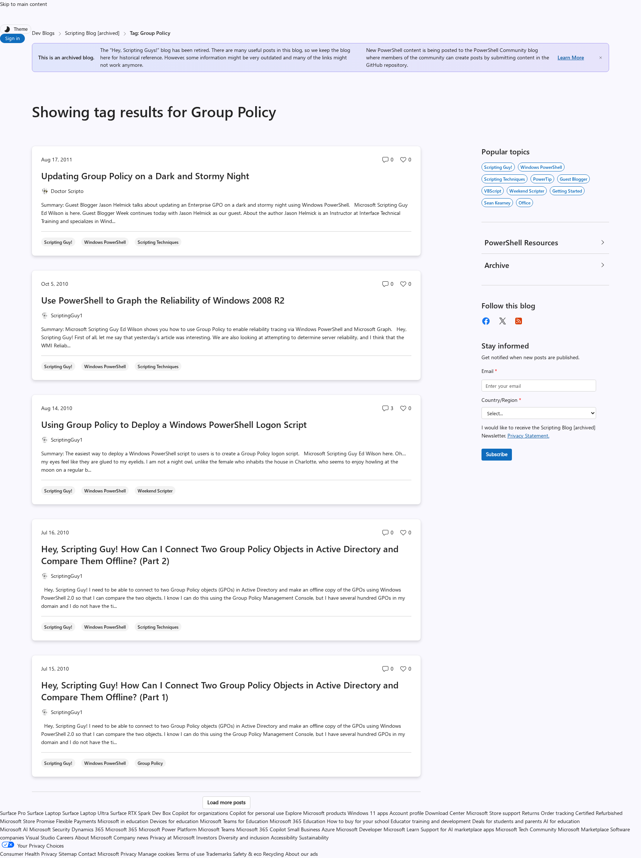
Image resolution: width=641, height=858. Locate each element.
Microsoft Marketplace (583, 829)
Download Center (445, 812)
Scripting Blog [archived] (92, 32)
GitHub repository (386, 64)
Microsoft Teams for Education (234, 821)
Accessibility (284, 837)
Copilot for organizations (200, 812)
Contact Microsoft (98, 853)
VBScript (492, 191)
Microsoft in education (123, 821)
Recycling (273, 853)
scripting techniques (504, 179)
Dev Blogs (43, 32)
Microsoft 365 (121, 829)
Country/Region (501, 399)
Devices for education (174, 821)
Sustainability (314, 837)
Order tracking (557, 812)
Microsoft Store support (493, 812)
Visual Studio (40, 837)
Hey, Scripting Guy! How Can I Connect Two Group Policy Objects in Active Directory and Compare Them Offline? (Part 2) (219, 554)
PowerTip (542, 179)
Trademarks (218, 853)
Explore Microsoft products (315, 812)
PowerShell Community (500, 49)
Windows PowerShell (541, 167)
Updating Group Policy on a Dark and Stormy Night (145, 175)
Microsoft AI (14, 829)
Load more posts (226, 802)
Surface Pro (13, 812)
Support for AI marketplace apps (457, 829)
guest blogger (573, 179)
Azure (328, 829)
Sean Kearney (497, 203)
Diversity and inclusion (243, 837)
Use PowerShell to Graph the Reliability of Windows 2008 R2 (163, 300)
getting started (567, 191)
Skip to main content (23, 3)
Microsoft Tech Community (526, 829)
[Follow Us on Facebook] (485, 321)
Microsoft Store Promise (27, 821)
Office (524, 203)
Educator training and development (431, 821)
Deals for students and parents (507, 821)
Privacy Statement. (528, 435)
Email (489, 370)
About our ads (301, 853)
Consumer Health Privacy (28, 853)
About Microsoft (93, 837)
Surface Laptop (44, 812)
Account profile (406, 812)
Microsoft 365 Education (297, 821)
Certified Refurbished (598, 812)
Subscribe (496, 454)
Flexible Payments (76, 821)
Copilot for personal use (257, 812)
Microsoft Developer (359, 829)
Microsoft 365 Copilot (261, 829)
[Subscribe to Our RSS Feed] (518, 321)
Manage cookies (156, 853)
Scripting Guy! (498, 167)
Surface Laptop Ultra (85, 812)
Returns (530, 812)
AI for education (561, 821)
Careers (64, 837)
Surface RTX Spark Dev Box (140, 812)
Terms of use (190, 853)
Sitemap (68, 853)
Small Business (303, 829)
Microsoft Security (49, 829)
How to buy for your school (358, 821)
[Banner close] (600, 58)
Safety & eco (247, 853)
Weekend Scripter (526, 191)
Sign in (12, 38)
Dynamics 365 (88, 829)
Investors (206, 837)
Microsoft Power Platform (168, 829)
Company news (131, 837)
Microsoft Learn (401, 829)
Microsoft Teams (216, 829)
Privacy (129, 853)
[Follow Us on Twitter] (502, 321)
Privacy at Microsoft (172, 837)
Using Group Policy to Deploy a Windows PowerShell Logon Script (174, 424)
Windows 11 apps (368, 812)
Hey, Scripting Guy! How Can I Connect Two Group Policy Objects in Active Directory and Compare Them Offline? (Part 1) (219, 691)
